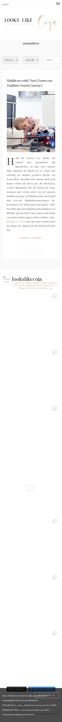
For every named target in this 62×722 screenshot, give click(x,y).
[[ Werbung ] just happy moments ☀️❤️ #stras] (31, 319)
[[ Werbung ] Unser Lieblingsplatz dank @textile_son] (31, 488)
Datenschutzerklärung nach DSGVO (18, 714)
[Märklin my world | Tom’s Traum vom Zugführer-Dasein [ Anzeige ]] (31, 121)
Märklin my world (16, 221)
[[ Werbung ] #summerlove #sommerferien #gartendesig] (31, 376)
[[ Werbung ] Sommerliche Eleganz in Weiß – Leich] (31, 432)
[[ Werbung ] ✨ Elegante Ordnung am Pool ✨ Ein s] (31, 657)
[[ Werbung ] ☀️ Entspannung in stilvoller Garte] (31, 600)
